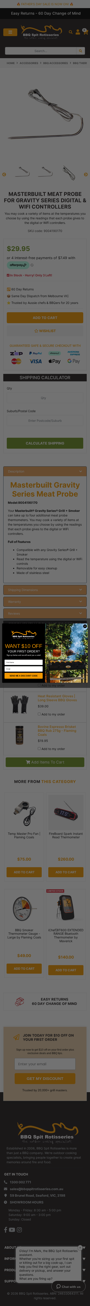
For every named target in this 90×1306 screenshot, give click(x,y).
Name (7, 658)
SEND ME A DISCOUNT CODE (24, 676)
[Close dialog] (85, 626)
